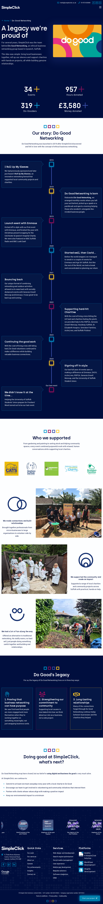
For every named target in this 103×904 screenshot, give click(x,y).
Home (6, 21)
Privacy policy (53, 896)
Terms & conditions (41, 896)
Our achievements (34, 867)
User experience (58, 864)
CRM (55, 878)
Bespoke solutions (59, 871)
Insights (30, 871)
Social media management (63, 860)
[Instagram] (97, 3)
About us (30, 860)
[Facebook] (93, 3)
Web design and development (63, 853)
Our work (30, 853)
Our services (31, 856)
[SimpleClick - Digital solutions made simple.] (10, 8)
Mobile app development (62, 867)
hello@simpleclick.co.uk (68, 3)
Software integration (60, 874)
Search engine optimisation (63, 856)
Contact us (31, 874)
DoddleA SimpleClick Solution (90, 855)
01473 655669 (85, 3)
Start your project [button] (88, 898)
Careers (30, 864)
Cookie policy (63, 896)
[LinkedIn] (100, 3)
